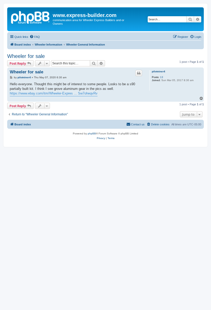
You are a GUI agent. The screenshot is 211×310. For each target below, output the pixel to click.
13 (161, 77)
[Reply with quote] (138, 73)
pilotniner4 (158, 71)
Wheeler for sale (26, 56)
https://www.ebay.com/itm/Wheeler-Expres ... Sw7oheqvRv (54, 93)
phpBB (92, 133)
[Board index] (30, 16)
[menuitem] (35, 37)
